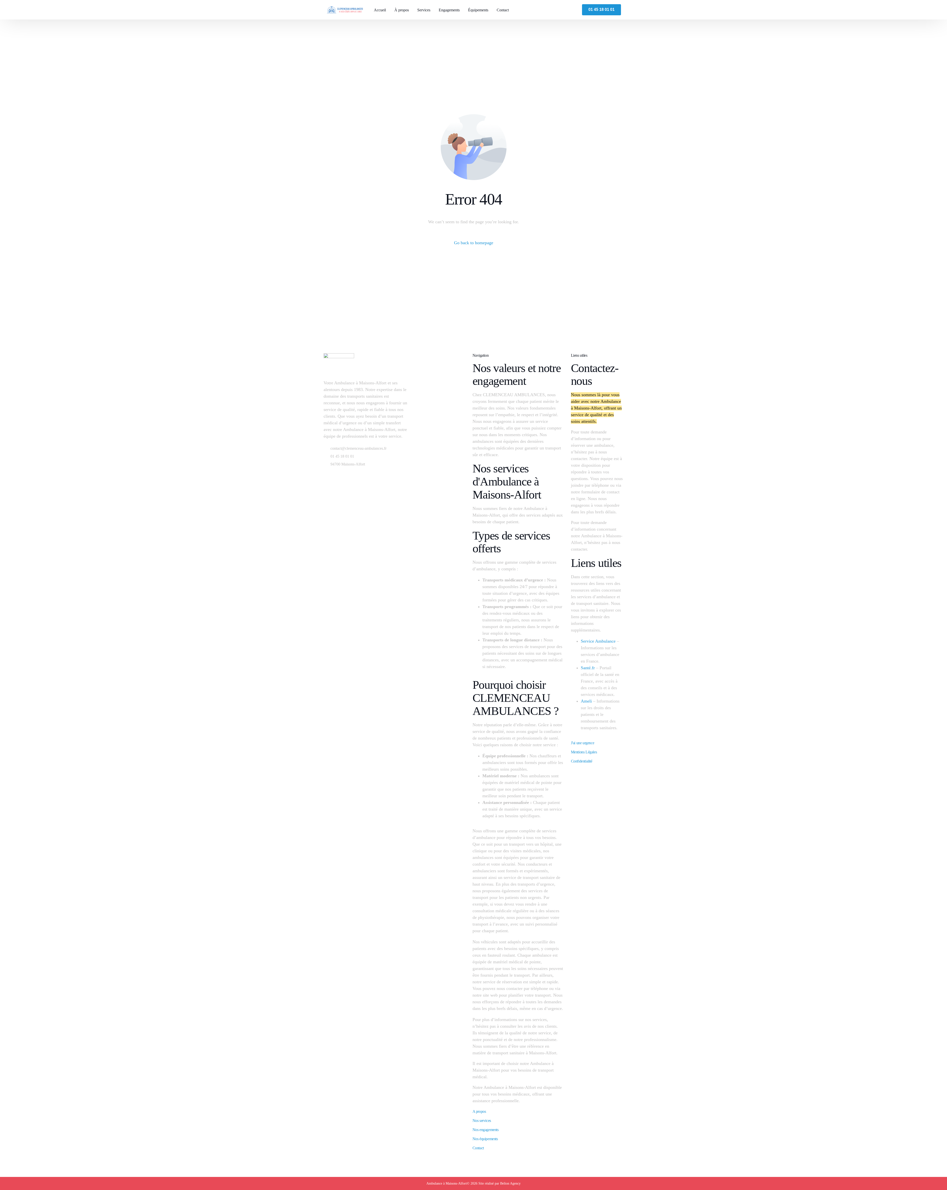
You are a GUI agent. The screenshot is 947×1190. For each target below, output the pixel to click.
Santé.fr (588, 667)
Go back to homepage (473, 242)
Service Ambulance (598, 641)
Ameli (586, 701)
